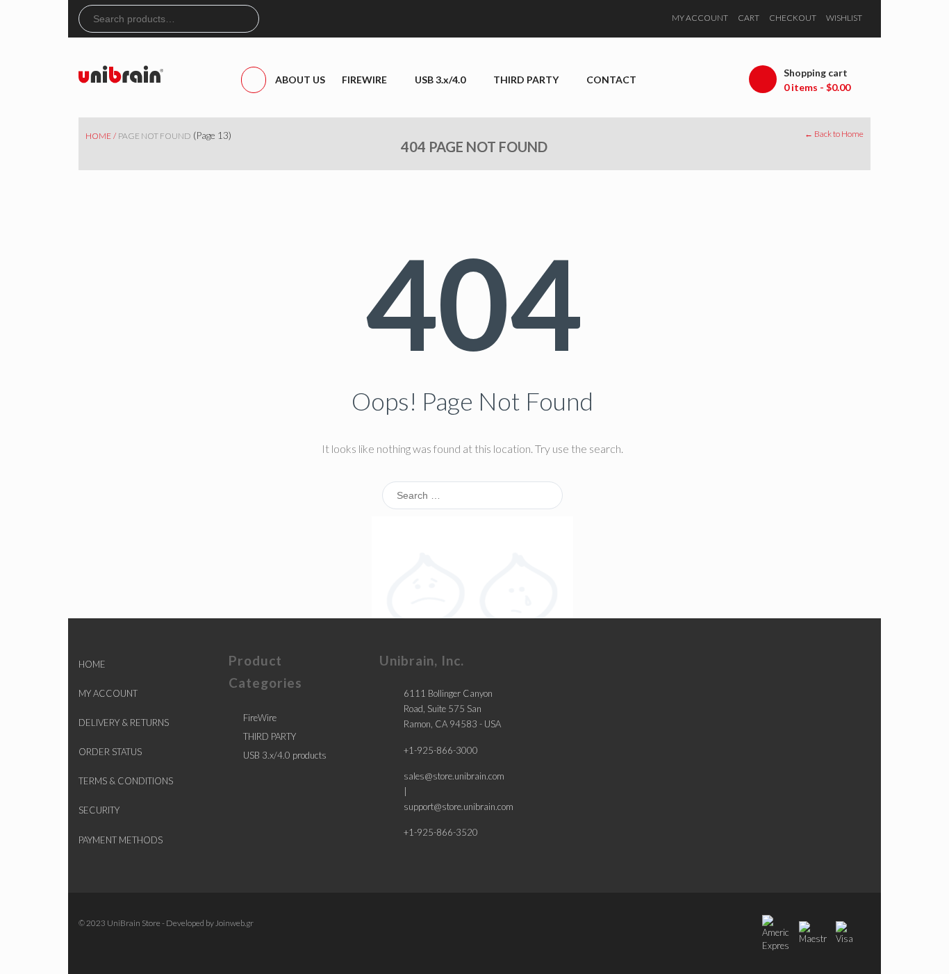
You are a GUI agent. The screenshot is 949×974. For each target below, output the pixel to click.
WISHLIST (844, 18)
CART (748, 18)
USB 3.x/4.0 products (285, 755)
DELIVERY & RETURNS (124, 722)
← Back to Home (834, 134)
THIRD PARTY (269, 736)
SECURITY (99, 810)
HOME (92, 664)
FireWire (260, 717)
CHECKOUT (792, 18)
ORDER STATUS (110, 751)
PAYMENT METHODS (121, 839)
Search (248, 19)
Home (98, 136)
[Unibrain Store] (121, 73)
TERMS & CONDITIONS (126, 780)
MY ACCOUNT (700, 18)
